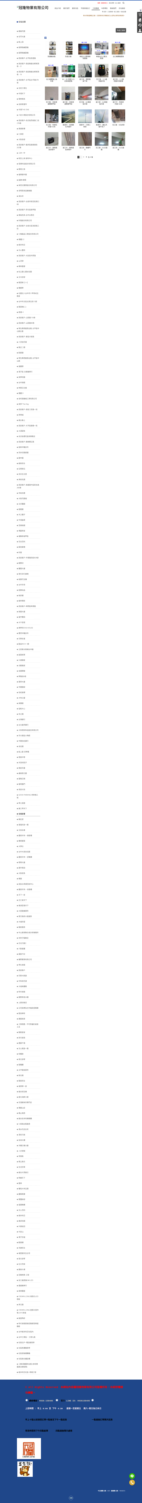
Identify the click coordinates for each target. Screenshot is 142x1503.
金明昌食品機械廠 (25, 190)
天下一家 (22, 895)
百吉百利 (22, 541)
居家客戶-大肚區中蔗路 (27, 255)
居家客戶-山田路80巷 (26, 323)
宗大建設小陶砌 (24, 735)
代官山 (21, 1232)
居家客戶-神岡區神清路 (27, 606)
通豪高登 (22, 1019)
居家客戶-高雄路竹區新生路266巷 (28, 486)
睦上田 (21, 42)
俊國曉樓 (22, 1205)
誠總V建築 (22, 180)
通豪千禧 (22, 1043)
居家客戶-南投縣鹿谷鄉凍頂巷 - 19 (28, 73)
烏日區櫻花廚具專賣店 (27, 436)
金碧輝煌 (22, 671)
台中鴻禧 (22, 382)
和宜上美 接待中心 (25, 158)
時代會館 (22, 992)
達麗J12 (21, 239)
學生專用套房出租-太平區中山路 (28, 359)
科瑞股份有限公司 (25, 220)
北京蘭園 (22, 504)
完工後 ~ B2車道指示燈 (85, 103)
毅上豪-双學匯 (24, 752)
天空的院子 (23, 762)
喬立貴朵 (22, 1161)
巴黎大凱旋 (23, 976)
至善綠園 (22, 525)
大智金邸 (22, 139)
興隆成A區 (22, 676)
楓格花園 (22, 31)
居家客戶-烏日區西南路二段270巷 (28, 121)
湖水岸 (21, 196)
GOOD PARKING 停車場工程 (27, 796)
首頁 (104, 12)
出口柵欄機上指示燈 (51, 80)
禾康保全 (22, 1248)
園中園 (21, 458)
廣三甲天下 (23, 808)
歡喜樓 (21, 1242)
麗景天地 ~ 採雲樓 (25, 889)
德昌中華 (22, 757)
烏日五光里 (23, 474)
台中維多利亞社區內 (26, 1332)
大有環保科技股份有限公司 (28, 730)
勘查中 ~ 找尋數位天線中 (68, 126)
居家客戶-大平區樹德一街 (28, 426)
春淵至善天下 (23, 905)
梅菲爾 (21, 595)
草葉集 (21, 1156)
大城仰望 (22, 922)
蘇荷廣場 (22, 547)
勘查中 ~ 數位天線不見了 (101, 126)
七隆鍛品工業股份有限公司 (28, 234)
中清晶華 (22, 520)
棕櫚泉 (21, 1054)
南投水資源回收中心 (26, 884)
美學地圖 (22, 377)
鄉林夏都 (22, 266)
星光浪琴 (22, 1059)
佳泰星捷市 (23, 104)
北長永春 (22, 830)
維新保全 (22, 463)
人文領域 (22, 1151)
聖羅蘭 (21, 1065)
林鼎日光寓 (23, 388)
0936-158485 (46, 1401)
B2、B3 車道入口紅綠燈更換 (68, 80)
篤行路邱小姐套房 (25, 916)
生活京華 (22, 1167)
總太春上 (22, 420)
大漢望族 (22, 431)
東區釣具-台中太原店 (26, 215)
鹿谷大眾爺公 (23, 1172)
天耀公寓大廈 (23, 1145)
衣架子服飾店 (23, 938)
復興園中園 (23, 174)
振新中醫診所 (23, 447)
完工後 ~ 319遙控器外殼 (101, 80)
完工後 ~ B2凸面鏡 (101, 148)
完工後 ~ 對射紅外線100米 (51, 126)
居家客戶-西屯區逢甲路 (27, 210)
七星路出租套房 (24, 1124)
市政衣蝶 (22, 493)
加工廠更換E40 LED (26, 1280)
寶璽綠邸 (22, 1199)
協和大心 (22, 709)
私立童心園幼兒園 (25, 272)
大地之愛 (22, 698)
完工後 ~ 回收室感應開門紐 (51, 103)
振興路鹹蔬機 (23, 47)
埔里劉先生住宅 (24, 1253)
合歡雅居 (22, 665)
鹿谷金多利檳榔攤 (25, 1118)
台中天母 (22, 585)
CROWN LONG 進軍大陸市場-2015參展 (28, 1311)
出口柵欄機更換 (118, 56)
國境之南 (22, 169)
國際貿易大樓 (23, 997)
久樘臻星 (22, 660)
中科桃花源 (23, 981)
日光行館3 (22, 943)
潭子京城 (22, 1237)
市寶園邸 (22, 687)
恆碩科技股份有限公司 (27, 164)
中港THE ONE (24, 109)
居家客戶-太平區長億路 (27, 58)
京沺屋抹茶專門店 (25, 1102)
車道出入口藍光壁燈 (101, 57)
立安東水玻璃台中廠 (26, 649)
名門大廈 (22, 36)
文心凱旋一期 (23, 1048)
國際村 (21, 563)
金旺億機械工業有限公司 (28, 398)
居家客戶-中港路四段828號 (29, 558)
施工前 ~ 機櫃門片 (85, 148)
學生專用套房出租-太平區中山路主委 (28, 329)
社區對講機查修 (24, 1348)
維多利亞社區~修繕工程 (27, 1372)
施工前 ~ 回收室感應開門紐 (68, 103)
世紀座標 (22, 692)
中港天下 (22, 93)
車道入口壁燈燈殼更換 (85, 57)
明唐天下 (22, 1178)
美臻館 (21, 703)
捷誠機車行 (23, 1285)
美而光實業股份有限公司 (28, 185)
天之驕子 (22, 514)
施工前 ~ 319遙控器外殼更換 (118, 80)
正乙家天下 (23, 900)
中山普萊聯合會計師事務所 (28, 932)
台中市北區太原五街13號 (28, 301)
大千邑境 (22, 622)
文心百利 (22, 1210)
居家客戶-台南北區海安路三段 (28, 227)
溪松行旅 (22, 1135)
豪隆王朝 (22, 779)
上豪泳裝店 (23, 1002)
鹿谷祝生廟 (23, 1091)
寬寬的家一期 (23, 825)
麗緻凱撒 (22, 1194)
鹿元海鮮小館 (23, 1097)
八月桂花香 (23, 342)
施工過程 (116, 12)
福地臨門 (22, 784)
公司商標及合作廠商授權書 (28, 1008)
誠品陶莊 (22, 1318)
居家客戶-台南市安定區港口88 (28, 202)
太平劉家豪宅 (23, 1070)
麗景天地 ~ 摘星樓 (25, 835)
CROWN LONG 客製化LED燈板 (27, 1297)
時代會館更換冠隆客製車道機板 (27, 1324)
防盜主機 (68, 56)
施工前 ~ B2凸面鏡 (118, 148)
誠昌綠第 (22, 655)
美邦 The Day (24, 404)
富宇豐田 (22, 617)
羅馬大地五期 (23, 1188)
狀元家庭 (22, 1038)
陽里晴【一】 (23, 282)
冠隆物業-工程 (24, 1275)
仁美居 (21, 134)
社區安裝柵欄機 (24, 1353)
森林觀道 (22, 1291)
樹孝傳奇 (22, 601)
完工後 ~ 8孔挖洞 (118, 125)
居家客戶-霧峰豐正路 (26, 442)
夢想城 (21, 415)
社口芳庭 (22, 1264)
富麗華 (21, 366)
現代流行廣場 (23, 574)
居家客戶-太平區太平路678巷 (28, 81)
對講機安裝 (52, 56)
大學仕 (21, 846)
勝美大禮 (22, 1269)
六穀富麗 (22, 948)
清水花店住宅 (23, 1129)
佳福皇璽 (123, 12)
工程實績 (110, 12)
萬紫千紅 (22, 954)
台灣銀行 (22, 719)
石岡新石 (22, 469)
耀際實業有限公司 (25, 959)
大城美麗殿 (23, 986)
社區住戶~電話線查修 (27, 1342)
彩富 (20, 552)
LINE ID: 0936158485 (78, 1401)
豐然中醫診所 (23, 633)
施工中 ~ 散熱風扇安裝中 (51, 148)
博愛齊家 (22, 531)
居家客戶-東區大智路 (26, 336)
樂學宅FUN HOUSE (26, 628)
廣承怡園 (22, 1221)
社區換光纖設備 (24, 1359)
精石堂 (21, 819)
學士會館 (22, 803)
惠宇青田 (22, 868)
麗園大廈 (22, 568)
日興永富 (22, 638)
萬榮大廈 (22, 682)
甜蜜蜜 (21, 509)
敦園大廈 (22, 611)
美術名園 (22, 479)
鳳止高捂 (22, 1113)
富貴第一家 (23, 1086)
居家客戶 (22, 970)
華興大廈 (22, 862)
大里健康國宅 (23, 911)
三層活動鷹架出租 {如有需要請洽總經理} (27, 1365)
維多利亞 (22, 245)
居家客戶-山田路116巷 (27, 317)
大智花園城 (23, 498)
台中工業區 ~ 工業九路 (27, 1337)
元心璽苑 (22, 250)
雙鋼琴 (21, 288)
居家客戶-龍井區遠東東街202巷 (27, 146)
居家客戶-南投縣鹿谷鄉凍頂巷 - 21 (28, 65)
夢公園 (21, 1304)
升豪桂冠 (22, 1226)
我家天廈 (22, 768)
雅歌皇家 (22, 1032)
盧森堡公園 (23, 773)
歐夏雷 (21, 353)
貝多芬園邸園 (23, 452)
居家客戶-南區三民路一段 (28, 409)
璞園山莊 (22, 1108)
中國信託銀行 (23, 741)
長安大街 (22, 789)
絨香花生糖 (23, 579)
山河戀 (21, 261)
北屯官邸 (22, 277)
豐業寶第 (22, 841)
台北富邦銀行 (23, 725)
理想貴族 (22, 99)
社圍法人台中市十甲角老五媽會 (27, 294)
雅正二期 (22, 347)
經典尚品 (22, 590)
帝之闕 (21, 714)
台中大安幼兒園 (24, 852)
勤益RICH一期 (24, 644)
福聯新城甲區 (23, 536)
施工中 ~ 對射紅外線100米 (118, 103)
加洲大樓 (22, 1140)
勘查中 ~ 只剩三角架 (85, 126)
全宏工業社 (23, 88)
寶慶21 (21, 393)
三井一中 (22, 153)
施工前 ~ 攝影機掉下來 (85, 80)
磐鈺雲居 (22, 927)
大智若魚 (22, 873)
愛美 (20, 1183)
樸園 (20, 878)
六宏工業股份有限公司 (27, 115)
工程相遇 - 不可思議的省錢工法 (27, 1025)
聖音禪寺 (22, 1013)
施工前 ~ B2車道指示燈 (101, 103)
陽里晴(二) (22, 307)
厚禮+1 (21, 312)
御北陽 (21, 1075)
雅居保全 (22, 1081)
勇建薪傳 (22, 128)
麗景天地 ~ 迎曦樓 (25, 857)
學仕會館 (22, 965)
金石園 (21, 746)
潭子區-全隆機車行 (25, 372)
